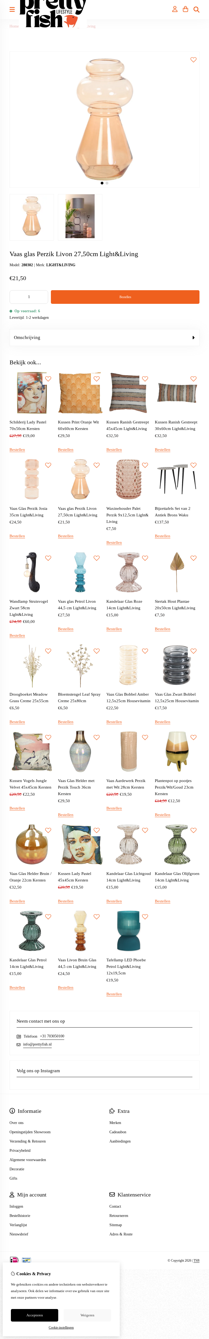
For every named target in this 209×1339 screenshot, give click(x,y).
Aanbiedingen (120, 1141)
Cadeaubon (117, 1132)
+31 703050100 (52, 1036)
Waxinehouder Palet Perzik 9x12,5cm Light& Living (127, 515)
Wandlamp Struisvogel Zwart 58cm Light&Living (29, 608)
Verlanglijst (18, 1225)
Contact (115, 1206)
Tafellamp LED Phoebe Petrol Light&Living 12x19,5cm (126, 966)
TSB (196, 1260)
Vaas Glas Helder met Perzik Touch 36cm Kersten (76, 787)
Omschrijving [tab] (27, 337)
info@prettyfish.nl (37, 1044)
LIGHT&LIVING (60, 265)
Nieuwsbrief (19, 1234)
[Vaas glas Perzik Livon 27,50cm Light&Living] (104, 186)
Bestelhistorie (20, 1216)
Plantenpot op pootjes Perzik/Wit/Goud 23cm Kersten (174, 787)
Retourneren (118, 1216)
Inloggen (16, 1206)
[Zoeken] (196, 10)
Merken (115, 1123)
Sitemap (115, 1225)
